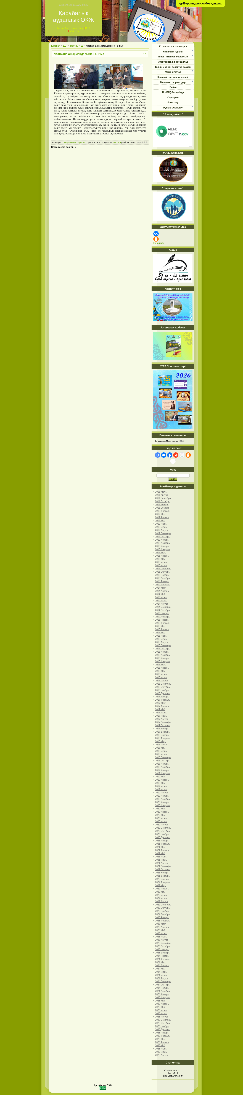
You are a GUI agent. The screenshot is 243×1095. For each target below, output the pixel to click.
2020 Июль (161, 821)
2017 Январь (162, 696)
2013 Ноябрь (162, 575)
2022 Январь (162, 879)
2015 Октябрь (162, 648)
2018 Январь (162, 735)
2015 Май (160, 632)
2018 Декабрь (162, 767)
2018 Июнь (161, 751)
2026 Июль (161, 1052)
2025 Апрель (162, 1004)
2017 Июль (161, 715)
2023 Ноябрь (162, 949)
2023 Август (161, 940)
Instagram (158, 243)
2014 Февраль (162, 584)
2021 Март (160, 847)
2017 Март (160, 703)
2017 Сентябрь (163, 722)
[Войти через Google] (182, 455)
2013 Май (160, 559)
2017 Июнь (161, 712)
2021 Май (160, 853)
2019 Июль (161, 789)
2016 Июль (161, 677)
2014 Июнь (161, 597)
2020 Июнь (161, 818)
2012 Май (160, 520)
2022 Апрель (162, 888)
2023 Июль (161, 936)
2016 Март (160, 664)
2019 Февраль (162, 773)
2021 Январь (162, 840)
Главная (55, 45)
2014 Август (161, 603)
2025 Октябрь (162, 1023)
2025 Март (160, 1000)
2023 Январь (162, 917)
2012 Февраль (162, 511)
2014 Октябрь (162, 610)
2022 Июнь (161, 895)
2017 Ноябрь (162, 728)
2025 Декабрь (162, 1029)
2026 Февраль (162, 1036)
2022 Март (160, 885)
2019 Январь (162, 770)
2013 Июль (161, 565)
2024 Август (161, 978)
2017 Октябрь (162, 725)
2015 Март (160, 626)
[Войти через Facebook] (169, 455)
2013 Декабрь (162, 578)
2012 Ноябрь (162, 539)
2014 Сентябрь (163, 607)
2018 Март (160, 741)
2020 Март (160, 808)
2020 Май (160, 815)
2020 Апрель (162, 811)
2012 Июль (161, 527)
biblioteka (117, 142)
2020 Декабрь (162, 837)
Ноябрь (74, 45)
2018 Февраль (162, 738)
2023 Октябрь (162, 946)
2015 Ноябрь (162, 651)
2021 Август (161, 863)
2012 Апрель (162, 517)
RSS (87, 28)
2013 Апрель (162, 555)
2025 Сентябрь (163, 1020)
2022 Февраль (162, 882)
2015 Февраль (162, 623)
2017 (65, 45)
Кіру (81, 28)
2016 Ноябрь (162, 690)
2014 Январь (162, 581)
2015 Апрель (162, 629)
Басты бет (62, 28)
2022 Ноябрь (162, 911)
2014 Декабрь (162, 616)
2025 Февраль (162, 997)
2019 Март (160, 776)
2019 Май (160, 783)
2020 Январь (162, 802)
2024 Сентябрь (163, 981)
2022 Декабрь (162, 914)
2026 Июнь (161, 1048)
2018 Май (160, 747)
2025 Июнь (161, 1010)
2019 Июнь (161, 786)
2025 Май (160, 1007)
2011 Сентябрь (163, 498)
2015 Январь (162, 619)
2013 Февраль (162, 549)
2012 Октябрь (162, 536)
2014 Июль (161, 600)
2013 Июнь (161, 562)
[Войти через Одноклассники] (188, 455)
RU (77, 31)
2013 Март (160, 552)
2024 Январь (162, 956)
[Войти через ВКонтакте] (163, 455)
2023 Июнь (161, 933)
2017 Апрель (162, 706)
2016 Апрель (162, 667)
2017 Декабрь (162, 731)
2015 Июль (161, 639)
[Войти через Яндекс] (175, 455)
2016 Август (161, 680)
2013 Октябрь (162, 571)
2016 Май (160, 671)
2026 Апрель (162, 1042)
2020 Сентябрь (163, 827)
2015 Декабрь (162, 655)
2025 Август (161, 1016)
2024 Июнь (161, 972)
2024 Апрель (162, 965)
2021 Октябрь (162, 869)
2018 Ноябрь (162, 763)
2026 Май (160, 1045)
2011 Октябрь (162, 501)
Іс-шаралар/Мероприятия (73, 142)
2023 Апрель (162, 927)
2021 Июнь (161, 856)
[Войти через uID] (157, 455)
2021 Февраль (162, 843)
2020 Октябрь (162, 831)
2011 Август (161, 495)
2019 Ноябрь (162, 795)
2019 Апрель (162, 779)
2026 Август (161, 1055)
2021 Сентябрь (163, 866)
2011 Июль (161, 491)
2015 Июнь (161, 635)
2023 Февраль (162, 920)
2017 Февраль (162, 699)
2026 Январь (162, 1032)
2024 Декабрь (162, 991)
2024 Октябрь (162, 984)
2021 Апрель (162, 850)
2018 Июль (161, 754)
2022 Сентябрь (163, 904)
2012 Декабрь (162, 543)
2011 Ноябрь (161, 504)
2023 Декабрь (162, 952)
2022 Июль (161, 898)
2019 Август (161, 792)
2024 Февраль (162, 959)
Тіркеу (73, 28)
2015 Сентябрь (163, 645)
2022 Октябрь (162, 908)
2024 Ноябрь (162, 988)
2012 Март (160, 514)
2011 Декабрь (162, 507)
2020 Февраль (162, 805)
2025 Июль (161, 1013)
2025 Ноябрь (162, 1026)
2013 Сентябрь (163, 568)
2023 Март (160, 924)
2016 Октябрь (162, 687)
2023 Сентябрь (163, 943)
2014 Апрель (162, 591)
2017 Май (160, 709)
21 (82, 45)
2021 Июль (161, 860)
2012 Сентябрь (163, 533)
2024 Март (160, 962)
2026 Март (160, 1039)
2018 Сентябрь (163, 757)
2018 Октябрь (162, 760)
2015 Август (161, 642)
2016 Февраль (162, 661)
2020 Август (161, 824)
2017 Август (161, 719)
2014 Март (160, 587)
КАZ (71, 31)
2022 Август (161, 901)
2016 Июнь (161, 674)
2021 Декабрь (162, 876)
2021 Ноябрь (162, 872)
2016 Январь (162, 658)
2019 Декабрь (162, 799)
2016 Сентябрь (163, 683)
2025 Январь (162, 994)
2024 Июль (161, 975)
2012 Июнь (161, 523)
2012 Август (161, 530)
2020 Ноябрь (162, 834)
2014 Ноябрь (162, 613)
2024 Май (160, 968)
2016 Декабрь (162, 693)
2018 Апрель (162, 744)
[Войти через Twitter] (173, 461)
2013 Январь (162, 546)
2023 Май (160, 930)
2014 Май (160, 594)
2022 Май (160, 892)
